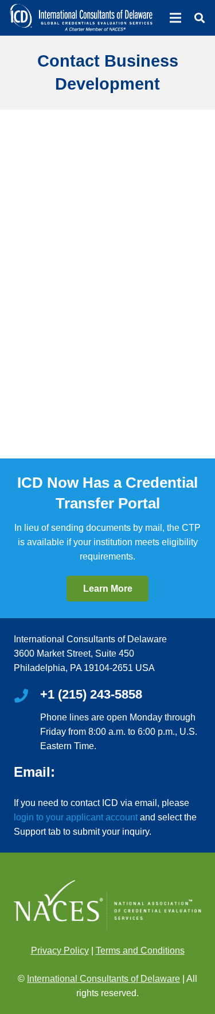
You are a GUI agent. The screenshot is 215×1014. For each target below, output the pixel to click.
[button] (199, 18)
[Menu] (175, 17)
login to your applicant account (76, 817)
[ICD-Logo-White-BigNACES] (81, 18)
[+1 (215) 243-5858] (27, 697)
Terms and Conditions (140, 950)
